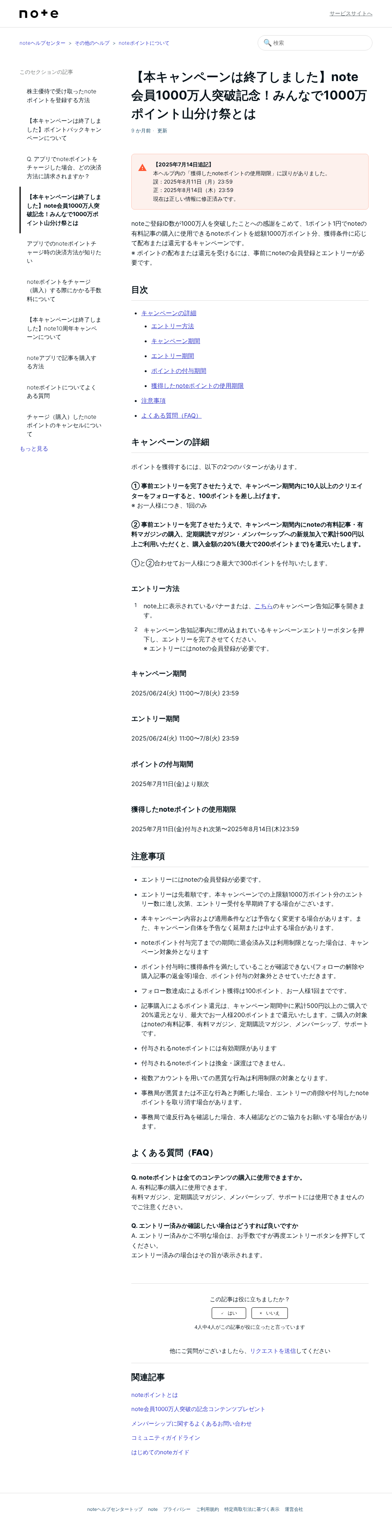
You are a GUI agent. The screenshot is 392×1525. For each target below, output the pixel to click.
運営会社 (294, 1509)
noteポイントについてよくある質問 (61, 392)
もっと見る (34, 448)
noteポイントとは (154, 1394)
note (153, 1509)
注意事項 (153, 400)
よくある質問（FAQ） (171, 415)
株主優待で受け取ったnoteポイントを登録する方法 (61, 96)
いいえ (273, 1313)
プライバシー (177, 1509)
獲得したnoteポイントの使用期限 (197, 385)
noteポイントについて (144, 43)
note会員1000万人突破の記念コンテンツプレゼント (198, 1409)
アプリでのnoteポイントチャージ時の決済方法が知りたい (64, 252)
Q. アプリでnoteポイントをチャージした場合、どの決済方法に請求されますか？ (64, 167)
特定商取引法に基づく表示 (251, 1509)
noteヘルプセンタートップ (115, 1509)
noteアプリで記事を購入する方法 (61, 362)
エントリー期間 (172, 356)
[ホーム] (39, 14)
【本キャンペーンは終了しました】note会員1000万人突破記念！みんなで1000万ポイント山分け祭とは (64, 209)
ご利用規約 (207, 1509)
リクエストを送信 (273, 1350)
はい (232, 1313)
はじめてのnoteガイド (160, 1452)
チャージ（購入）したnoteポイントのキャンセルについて (64, 425)
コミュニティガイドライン (165, 1437)
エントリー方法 (172, 326)
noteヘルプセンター (42, 43)
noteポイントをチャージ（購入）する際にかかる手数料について (64, 290)
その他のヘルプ (92, 43)
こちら (264, 606)
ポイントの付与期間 (178, 370)
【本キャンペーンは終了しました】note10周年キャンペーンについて (64, 328)
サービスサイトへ (351, 13)
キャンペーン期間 (175, 341)
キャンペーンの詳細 (168, 313)
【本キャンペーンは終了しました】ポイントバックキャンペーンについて (64, 129)
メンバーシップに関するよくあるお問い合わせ (191, 1423)
